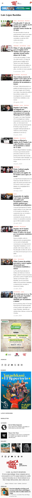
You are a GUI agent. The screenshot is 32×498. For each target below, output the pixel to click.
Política (27, 20)
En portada (23, 45)
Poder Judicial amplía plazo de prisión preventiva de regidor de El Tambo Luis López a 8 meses (22, 172)
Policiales (21, 20)
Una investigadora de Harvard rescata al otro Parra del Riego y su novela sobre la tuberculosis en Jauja (19, 491)
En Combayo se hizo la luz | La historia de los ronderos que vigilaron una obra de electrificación (19, 436)
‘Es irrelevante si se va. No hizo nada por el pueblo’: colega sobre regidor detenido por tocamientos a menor (22, 297)
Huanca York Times (14, 433)
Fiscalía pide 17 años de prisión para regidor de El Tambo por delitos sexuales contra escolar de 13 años (22, 26)
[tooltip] (2, 365)
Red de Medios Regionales (15, 425)
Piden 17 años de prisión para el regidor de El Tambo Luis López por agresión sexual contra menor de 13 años (22, 51)
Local (15, 20)
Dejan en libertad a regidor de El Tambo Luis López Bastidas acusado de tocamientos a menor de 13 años (22, 144)
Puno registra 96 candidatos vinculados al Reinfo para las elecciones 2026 (19, 427)
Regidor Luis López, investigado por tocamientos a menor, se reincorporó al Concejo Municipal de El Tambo (21, 111)
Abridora (16, 45)
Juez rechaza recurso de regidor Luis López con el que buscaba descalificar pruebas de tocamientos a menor (22, 80)
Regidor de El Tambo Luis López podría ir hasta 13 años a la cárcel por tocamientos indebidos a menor (22, 232)
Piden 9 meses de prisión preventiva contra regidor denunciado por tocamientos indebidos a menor (22, 265)
